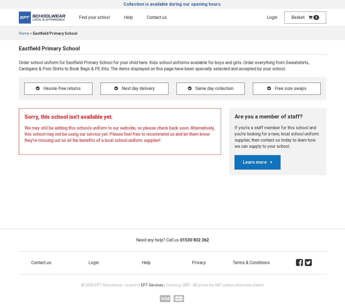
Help (128, 17)
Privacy (199, 262)
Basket (304, 17)
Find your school (94, 17)
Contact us (157, 17)
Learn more (255, 162)
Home (24, 33)
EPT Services (152, 285)
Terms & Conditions (251, 262)
